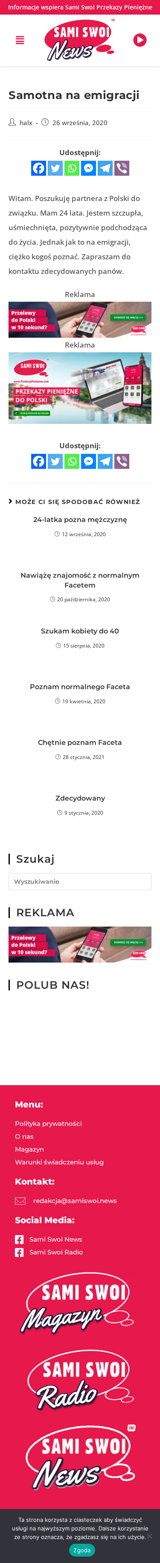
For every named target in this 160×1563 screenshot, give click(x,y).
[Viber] (121, 168)
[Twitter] (55, 168)
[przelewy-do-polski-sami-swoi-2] (80, 387)
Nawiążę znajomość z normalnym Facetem (80, 580)
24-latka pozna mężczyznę (80, 520)
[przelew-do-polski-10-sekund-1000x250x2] (80, 319)
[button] (20, 40)
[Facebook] (38, 168)
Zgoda (81, 1550)
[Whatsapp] (71, 168)
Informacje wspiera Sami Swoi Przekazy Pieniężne (80, 7)
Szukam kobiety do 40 (80, 631)
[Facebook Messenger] (88, 168)
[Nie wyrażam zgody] (149, 1536)
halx (26, 123)
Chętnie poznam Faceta (80, 742)
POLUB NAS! (53, 984)
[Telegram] (105, 168)
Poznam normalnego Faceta (80, 687)
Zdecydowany (80, 798)
